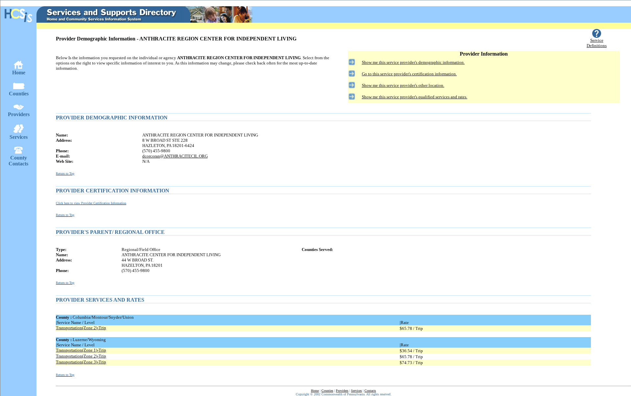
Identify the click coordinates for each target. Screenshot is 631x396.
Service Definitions (597, 43)
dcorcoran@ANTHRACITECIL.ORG (175, 156)
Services (356, 390)
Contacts (370, 390)
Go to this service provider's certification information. (409, 73)
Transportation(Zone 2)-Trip (81, 327)
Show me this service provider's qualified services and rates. (414, 96)
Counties (327, 390)
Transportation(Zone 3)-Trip (81, 361)
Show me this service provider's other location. (403, 85)
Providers (342, 390)
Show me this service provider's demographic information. (413, 62)
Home (315, 390)
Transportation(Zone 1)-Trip (81, 350)
